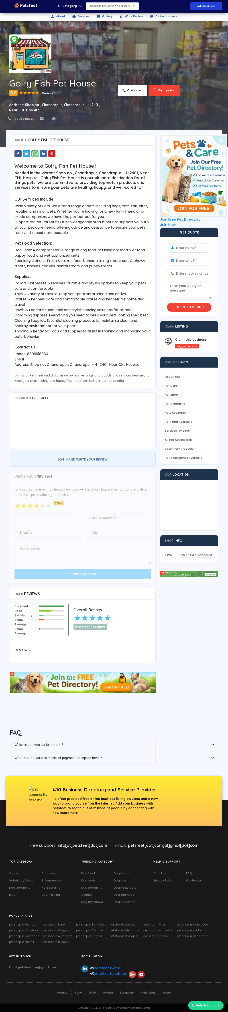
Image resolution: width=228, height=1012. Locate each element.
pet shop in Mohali (21, 942)
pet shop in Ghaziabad (192, 936)
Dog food (88, 873)
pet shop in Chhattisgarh (92, 930)
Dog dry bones (124, 902)
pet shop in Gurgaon (57, 930)
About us (159, 873)
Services (81, 16)
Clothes (86, 895)
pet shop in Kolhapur (124, 936)
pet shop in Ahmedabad (159, 930)
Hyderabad (148, 992)
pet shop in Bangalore (91, 924)
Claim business (163, 16)
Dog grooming (91, 887)
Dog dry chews (92, 902)
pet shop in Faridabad (24, 936)
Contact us (194, 880)
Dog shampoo (124, 895)
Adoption (48, 873)
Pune (78, 992)
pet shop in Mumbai (22, 924)
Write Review (131, 16)
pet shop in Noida (189, 930)
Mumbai (62, 992)
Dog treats (121, 873)
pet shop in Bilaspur (56, 942)
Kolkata (108, 992)
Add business (206, 6)
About (58, 16)
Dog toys (120, 880)
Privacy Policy (163, 880)
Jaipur (167, 992)
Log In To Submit (189, 307)
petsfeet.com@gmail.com (37, 967)
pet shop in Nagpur (89, 936)
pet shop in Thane (155, 936)
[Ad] (83, 682)
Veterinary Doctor (22, 880)
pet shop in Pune (54, 924)
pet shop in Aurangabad (59, 936)
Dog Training (51, 895)
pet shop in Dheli (154, 924)
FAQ (189, 873)
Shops (13, 873)
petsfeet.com (140, 1008)
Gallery (104, 16)
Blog (12, 895)
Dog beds (88, 880)
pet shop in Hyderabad (192, 924)
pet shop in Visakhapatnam (25, 930)
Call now (134, 90)
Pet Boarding (51, 887)
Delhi (92, 992)
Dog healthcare (125, 887)
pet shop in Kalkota (123, 924)
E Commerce (51, 880)
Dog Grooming (20, 887)
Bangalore (127, 992)
